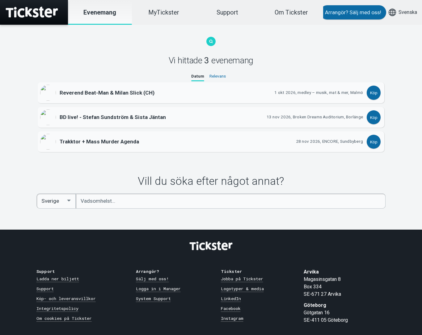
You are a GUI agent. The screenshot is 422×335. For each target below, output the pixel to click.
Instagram (232, 318)
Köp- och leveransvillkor (66, 298)
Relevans (217, 76)
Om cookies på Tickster (64, 318)
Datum (197, 76)
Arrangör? (353, 12)
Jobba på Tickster (242, 279)
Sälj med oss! (152, 279)
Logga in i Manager (158, 288)
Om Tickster (291, 12)
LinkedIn (231, 298)
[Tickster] (34, 12)
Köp (374, 92)
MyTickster (163, 12)
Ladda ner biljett (57, 279)
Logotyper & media (242, 288)
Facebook (231, 308)
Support (227, 12)
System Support (153, 298)
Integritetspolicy (57, 308)
